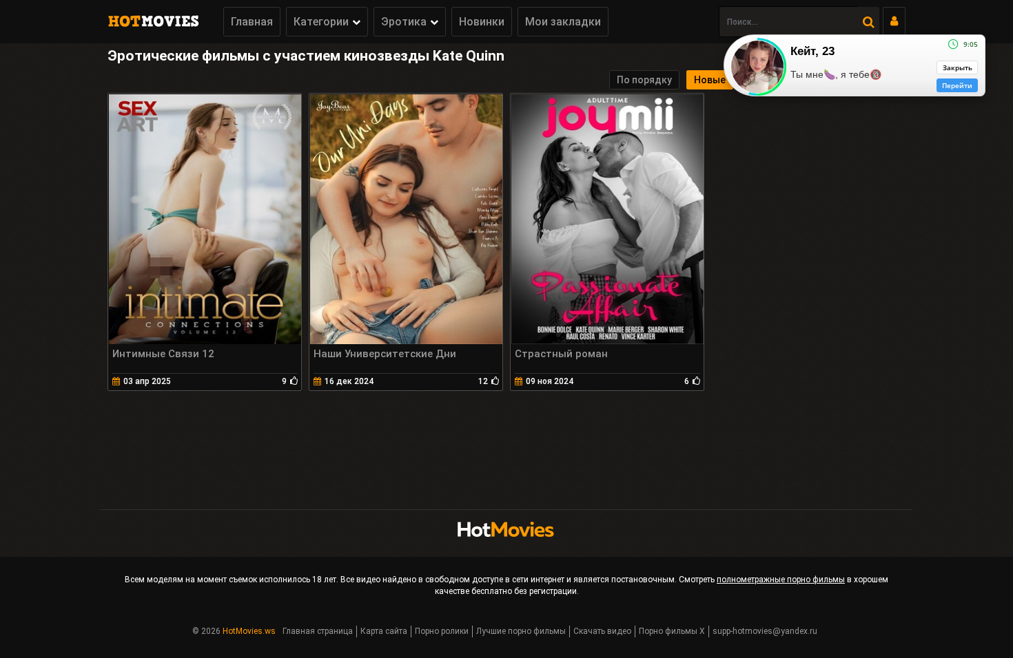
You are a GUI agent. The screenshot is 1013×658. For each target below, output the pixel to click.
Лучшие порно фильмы (521, 631)
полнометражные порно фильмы (781, 579)
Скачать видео (602, 631)
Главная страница (318, 631)
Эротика (404, 21)
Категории (321, 21)
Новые (710, 79)
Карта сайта (383, 631)
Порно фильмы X (672, 631)
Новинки (481, 21)
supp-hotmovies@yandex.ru (765, 631)
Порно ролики (442, 631)
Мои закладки (563, 21)
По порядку (644, 79)
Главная (252, 21)
